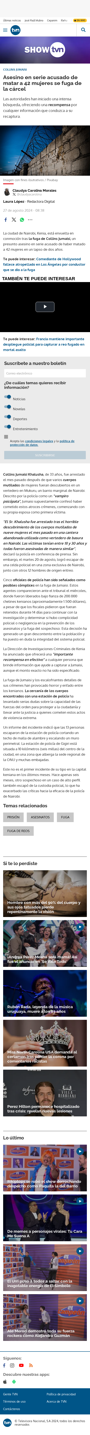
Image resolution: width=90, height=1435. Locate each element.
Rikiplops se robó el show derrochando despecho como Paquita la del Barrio (44, 1183)
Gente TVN (10, 1394)
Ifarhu (64, 20)
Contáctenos (11, 1409)
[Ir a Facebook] (5, 1365)
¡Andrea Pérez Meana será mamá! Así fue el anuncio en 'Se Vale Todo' (42, 959)
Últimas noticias (12, 20)
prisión (13, 817)
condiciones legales (39, 441)
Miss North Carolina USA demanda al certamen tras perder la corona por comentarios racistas (42, 1056)
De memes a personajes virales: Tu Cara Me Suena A (44, 1233)
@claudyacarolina (29, 194)
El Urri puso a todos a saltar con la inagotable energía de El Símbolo (39, 1283)
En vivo (81, 20)
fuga (65, 817)
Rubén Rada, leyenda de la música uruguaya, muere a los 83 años (40, 1009)
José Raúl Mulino (34, 20)
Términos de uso (14, 1401)
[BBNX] (7, 1423)
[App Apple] (5, 1381)
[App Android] (15, 1381)
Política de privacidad (61, 1394)
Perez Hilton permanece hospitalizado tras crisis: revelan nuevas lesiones (43, 1108)
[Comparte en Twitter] (14, 220)
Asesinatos (40, 817)
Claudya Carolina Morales (34, 190)
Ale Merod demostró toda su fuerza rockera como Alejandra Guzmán (41, 1333)
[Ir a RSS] (31, 1365)
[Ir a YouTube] (22, 1365)
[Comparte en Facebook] (5, 220)
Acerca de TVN (56, 1401)
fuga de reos (18, 831)
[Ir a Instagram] (13, 1365)
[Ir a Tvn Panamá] (43, 30)
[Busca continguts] (83, 30)
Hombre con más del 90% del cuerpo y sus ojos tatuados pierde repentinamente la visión (43, 907)
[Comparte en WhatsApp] (22, 220)
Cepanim (52, 20)
